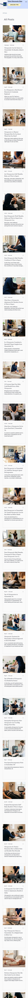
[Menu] (26, 1)
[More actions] (23, 45)
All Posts (5, 13)
